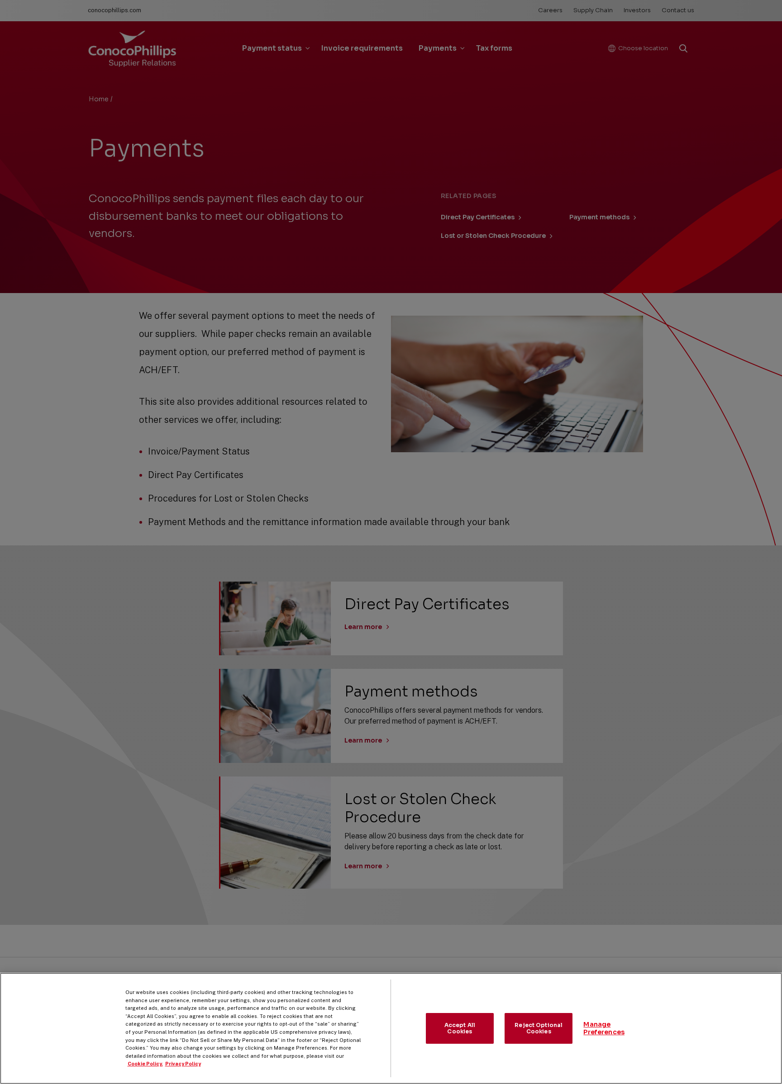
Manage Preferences (604, 1028)
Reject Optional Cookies (539, 1028)
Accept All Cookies (459, 1028)
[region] (391, 1028)
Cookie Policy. (145, 1063)
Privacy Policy (183, 1063)
